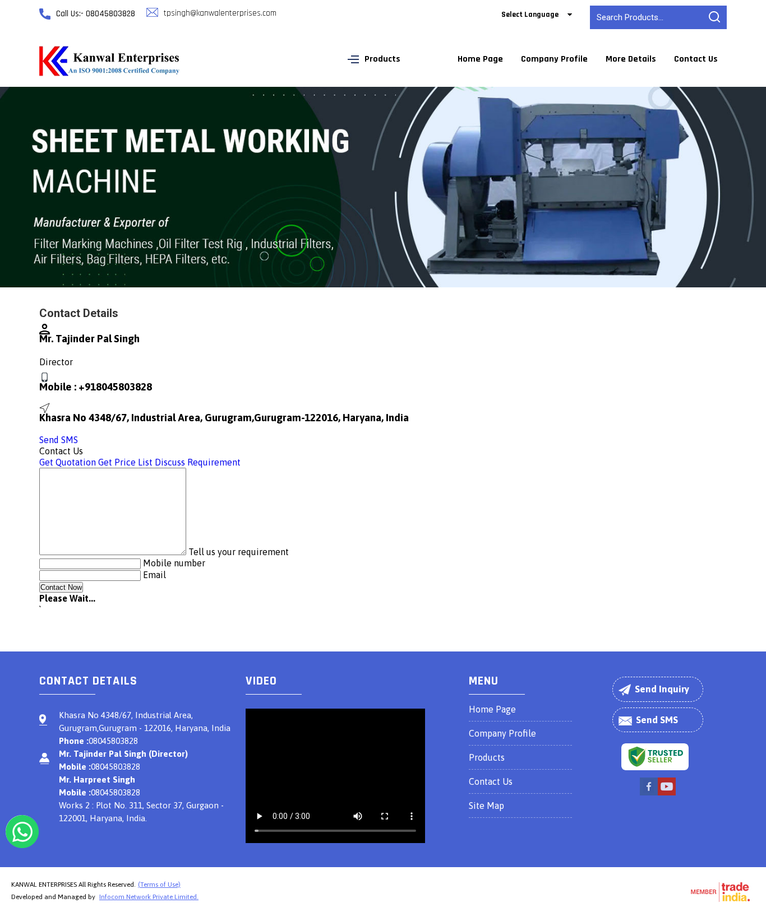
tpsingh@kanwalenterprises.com (220, 13)
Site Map (486, 805)
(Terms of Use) (159, 884)
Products (382, 59)
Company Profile (554, 59)
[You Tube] (667, 794)
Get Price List (125, 462)
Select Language (530, 15)
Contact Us (696, 59)
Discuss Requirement (198, 462)
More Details (631, 59)
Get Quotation (67, 462)
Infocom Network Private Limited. (149, 897)
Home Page (480, 59)
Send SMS (58, 440)
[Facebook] (649, 794)
